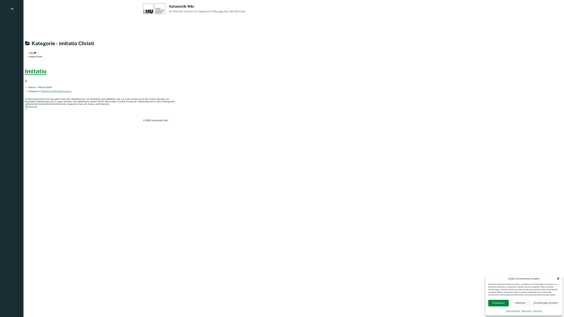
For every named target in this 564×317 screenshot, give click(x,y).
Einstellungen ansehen (546, 303)
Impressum (537, 311)
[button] (558, 278)
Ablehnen (520, 303)
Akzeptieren (498, 303)
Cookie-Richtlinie (513, 311)
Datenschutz (526, 311)
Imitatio (35, 71)
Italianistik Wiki (181, 6)
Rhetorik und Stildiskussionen (56, 91)
